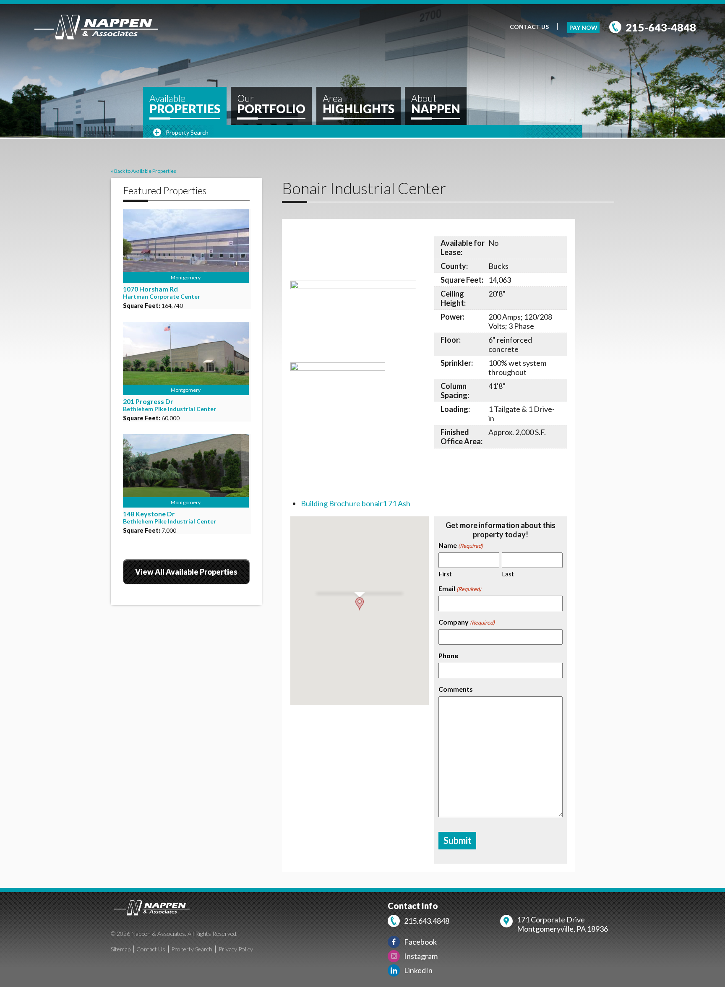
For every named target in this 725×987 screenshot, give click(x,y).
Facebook (420, 941)
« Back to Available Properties (143, 171)
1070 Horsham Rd (150, 289)
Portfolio (271, 104)
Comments (455, 689)
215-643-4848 (661, 27)
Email (459, 588)
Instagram (421, 956)
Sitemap (120, 949)
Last (508, 574)
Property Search (191, 949)
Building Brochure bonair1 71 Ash (355, 503)
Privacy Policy (236, 949)
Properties (184, 104)
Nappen (435, 104)
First (445, 574)
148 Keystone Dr (149, 514)
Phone (448, 655)
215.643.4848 (426, 920)
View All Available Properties (186, 571)
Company (466, 622)
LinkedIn (418, 970)
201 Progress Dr (148, 401)
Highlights (358, 104)
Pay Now (583, 27)
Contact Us (529, 26)
